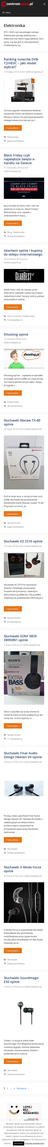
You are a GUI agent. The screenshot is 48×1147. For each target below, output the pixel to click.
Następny (23, 1088)
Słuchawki (12, 848)
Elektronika (13, 136)
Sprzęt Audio (13, 522)
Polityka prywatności (34, 1143)
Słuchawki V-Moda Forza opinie (22, 869)
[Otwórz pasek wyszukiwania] (44, 4)
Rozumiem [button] (18, 1143)
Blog (9, 232)
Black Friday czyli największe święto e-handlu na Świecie (19, 159)
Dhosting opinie (16, 334)
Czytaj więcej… (12, 128)
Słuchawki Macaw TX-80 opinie (22, 422)
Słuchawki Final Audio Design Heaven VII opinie (23, 755)
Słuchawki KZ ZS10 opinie (23, 541)
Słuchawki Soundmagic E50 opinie (21, 980)
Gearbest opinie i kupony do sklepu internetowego (23, 252)
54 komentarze (14, 319)
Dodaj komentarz (16, 236)
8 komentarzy (14, 621)
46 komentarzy (14, 405)
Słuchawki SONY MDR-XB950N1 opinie (21, 638)
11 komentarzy (14, 738)
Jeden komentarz (15, 140)
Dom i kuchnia (14, 316)
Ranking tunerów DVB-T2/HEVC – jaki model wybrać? (21, 63)
